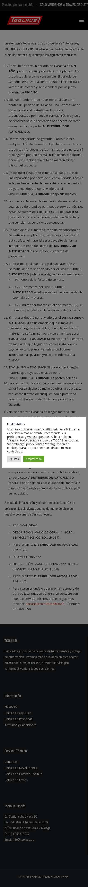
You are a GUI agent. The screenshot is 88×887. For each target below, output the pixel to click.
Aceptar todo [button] (34, 459)
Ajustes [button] (14, 459)
